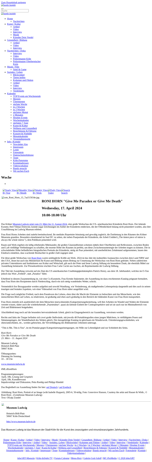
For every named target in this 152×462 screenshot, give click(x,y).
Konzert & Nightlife (22, 133)
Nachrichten (18, 21)
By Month (21, 193)
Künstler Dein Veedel (23, 37)
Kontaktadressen (21, 163)
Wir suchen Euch (21, 171)
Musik (16, 34)
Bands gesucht (20, 168)
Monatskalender (20, 136)
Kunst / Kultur (14, 24)
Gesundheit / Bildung (17, 40)
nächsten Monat (20, 112)
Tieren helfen (19, 77)
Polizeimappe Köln (22, 58)
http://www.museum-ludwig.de (20, 421)
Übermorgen (19, 101)
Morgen (16, 99)
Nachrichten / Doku (16, 50)
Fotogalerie (18, 152)
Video (16, 29)
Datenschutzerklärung (23, 155)
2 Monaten (18, 115)
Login (16, 149)
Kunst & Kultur (20, 125)
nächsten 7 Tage (20, 123)
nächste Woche (20, 104)
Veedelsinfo (18, 91)
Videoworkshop (20, 165)
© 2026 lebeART (126, 458)
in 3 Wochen (19, 109)
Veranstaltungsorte (21, 139)
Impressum (18, 147)
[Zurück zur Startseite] (8, 5)
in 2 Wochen (19, 107)
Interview (17, 32)
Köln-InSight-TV (44, 458)
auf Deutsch (52, 387)
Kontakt (142, 450)
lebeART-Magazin (26, 458)
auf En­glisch (65, 387)
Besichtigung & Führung (24, 131)
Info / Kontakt (13, 141)
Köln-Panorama (20, 160)
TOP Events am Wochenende (27, 96)
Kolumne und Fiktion (23, 80)
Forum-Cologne (61, 458)
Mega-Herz (76, 458)
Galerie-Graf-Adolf (92, 458)
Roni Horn (36, 258)
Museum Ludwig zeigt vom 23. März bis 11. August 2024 (40, 224)
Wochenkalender (21, 120)
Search (64, 193)
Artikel (16, 26)
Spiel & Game (19, 69)
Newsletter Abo (20, 144)
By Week (37, 193)
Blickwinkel (18, 75)
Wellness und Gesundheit (25, 128)
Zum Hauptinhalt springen (13, 2)
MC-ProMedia (110, 458)
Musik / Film (13, 67)
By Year (6, 193)
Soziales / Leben (15, 72)
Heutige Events (20, 117)
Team (15, 157)
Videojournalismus (76, 453)
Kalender (11, 93)
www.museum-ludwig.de (13, 364)
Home (10, 18)
